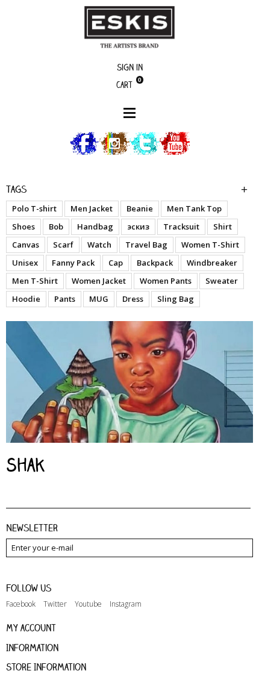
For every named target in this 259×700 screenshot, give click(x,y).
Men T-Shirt (35, 280)
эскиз (138, 226)
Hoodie (26, 298)
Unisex (25, 262)
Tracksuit (181, 226)
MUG (98, 298)
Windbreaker (212, 262)
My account (31, 627)
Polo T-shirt (34, 208)
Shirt (222, 226)
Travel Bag (146, 244)
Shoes (23, 226)
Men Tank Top (194, 208)
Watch (99, 244)
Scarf (63, 244)
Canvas (25, 244)
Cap (115, 262)
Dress (132, 298)
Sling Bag (175, 298)
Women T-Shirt (210, 244)
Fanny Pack (73, 262)
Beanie (139, 208)
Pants (64, 298)
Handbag (95, 226)
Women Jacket (99, 280)
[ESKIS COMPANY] (129, 27)
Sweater (221, 280)
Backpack (155, 262)
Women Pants (166, 280)
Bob (56, 226)
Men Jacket (91, 208)
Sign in (130, 67)
